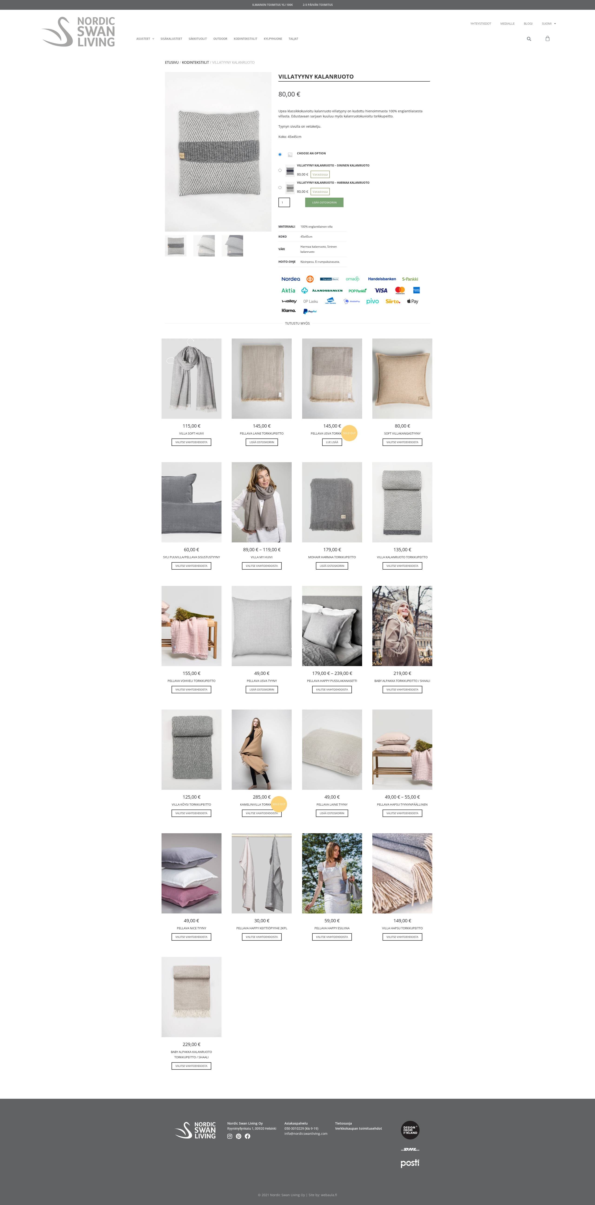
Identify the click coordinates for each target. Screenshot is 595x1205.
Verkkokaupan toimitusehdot (358, 1128)
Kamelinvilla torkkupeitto (261, 804)
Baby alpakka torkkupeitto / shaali (402, 681)
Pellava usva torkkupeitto (332, 433)
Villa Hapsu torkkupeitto (402, 928)
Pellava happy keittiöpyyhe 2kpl (261, 928)
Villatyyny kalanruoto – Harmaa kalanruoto (333, 183)
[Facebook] (247, 1136)
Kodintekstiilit (245, 39)
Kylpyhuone (273, 39)
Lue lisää (332, 442)
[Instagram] (229, 1136)
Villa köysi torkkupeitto (191, 804)
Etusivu (172, 62)
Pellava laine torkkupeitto (262, 433)
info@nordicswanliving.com (305, 1133)
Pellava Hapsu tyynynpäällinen (402, 804)
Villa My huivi (262, 557)
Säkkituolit (198, 39)
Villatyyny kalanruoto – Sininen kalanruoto (333, 165)
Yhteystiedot (480, 23)
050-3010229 (294, 1128)
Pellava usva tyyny (262, 681)
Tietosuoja (343, 1123)
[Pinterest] (238, 1136)
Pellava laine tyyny (332, 804)
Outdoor (220, 39)
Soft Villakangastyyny (402, 433)
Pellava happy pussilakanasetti (332, 681)
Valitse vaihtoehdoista (191, 442)
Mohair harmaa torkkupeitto (332, 557)
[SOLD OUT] (332, 379)
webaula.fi (329, 1195)
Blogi (528, 23)
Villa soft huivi (191, 433)
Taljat (293, 39)
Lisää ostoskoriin (324, 202)
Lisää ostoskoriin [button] (262, 442)
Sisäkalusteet (171, 39)
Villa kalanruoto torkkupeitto (402, 557)
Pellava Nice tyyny (191, 928)
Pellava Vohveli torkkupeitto (191, 681)
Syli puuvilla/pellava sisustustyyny (191, 557)
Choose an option (311, 153)
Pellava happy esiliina (332, 928)
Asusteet (143, 39)
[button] (529, 39)
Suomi (547, 23)
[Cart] (547, 38)
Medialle (507, 23)
